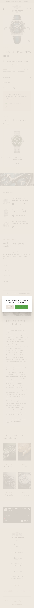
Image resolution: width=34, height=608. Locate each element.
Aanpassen (10, 307)
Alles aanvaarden (21, 307)
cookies (22, 300)
